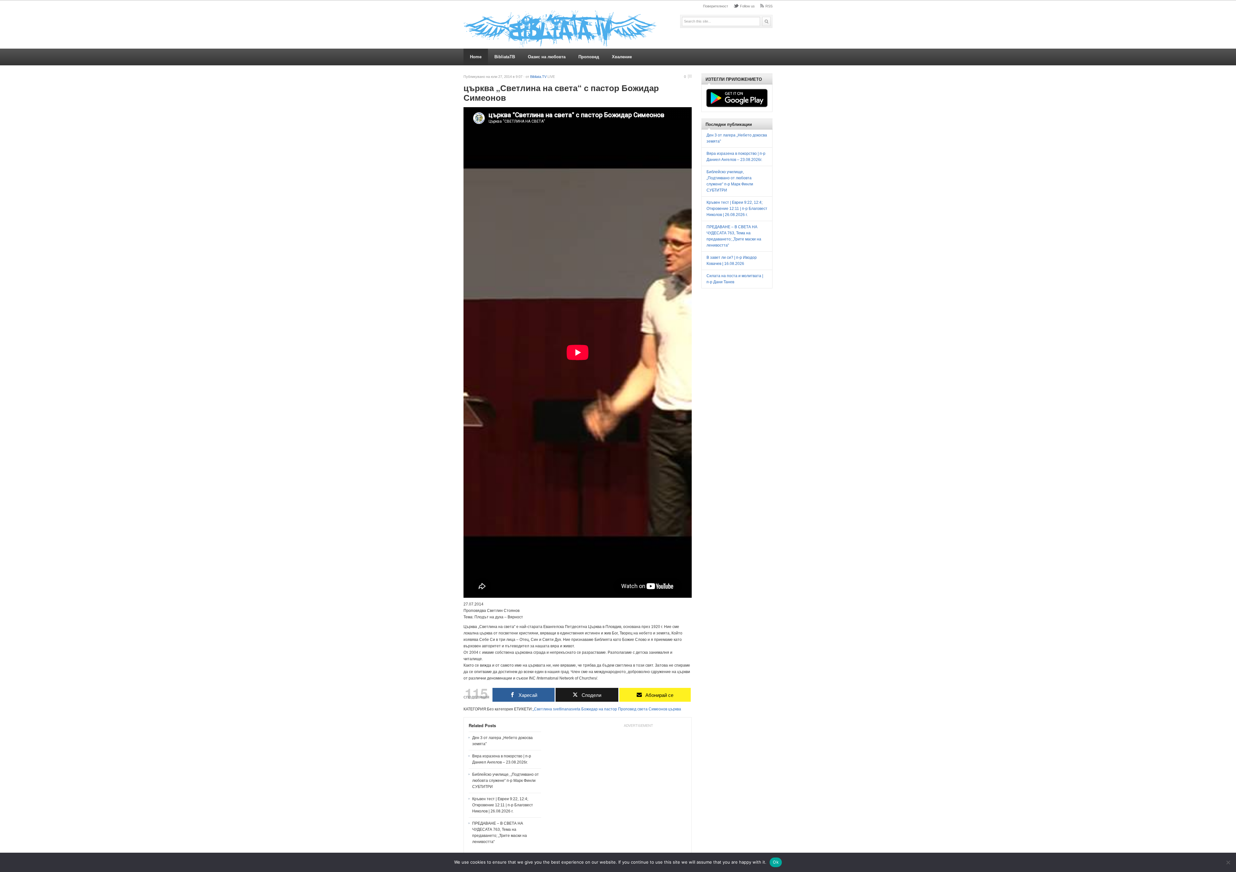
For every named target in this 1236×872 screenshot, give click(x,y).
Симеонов (658, 709)
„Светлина (542, 709)
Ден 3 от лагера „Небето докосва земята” (502, 741)
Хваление (622, 56)
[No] (1228, 862)
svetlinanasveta (566, 709)
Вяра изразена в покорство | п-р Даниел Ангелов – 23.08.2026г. (501, 759)
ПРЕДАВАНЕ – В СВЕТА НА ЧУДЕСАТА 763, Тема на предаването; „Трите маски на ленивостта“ (499, 832)
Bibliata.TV (538, 77)
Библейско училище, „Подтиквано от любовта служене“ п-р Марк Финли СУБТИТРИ (505, 780)
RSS (768, 6)
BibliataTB (504, 56)
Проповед (588, 56)
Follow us (747, 6)
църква (674, 709)
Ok (776, 862)
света (642, 709)
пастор (610, 709)
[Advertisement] (638, 770)
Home (476, 56)
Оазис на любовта (547, 56)
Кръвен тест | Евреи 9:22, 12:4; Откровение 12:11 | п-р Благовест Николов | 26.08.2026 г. (502, 805)
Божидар (589, 709)
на (601, 709)
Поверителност (715, 6)
